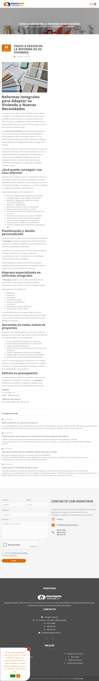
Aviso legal (75, 657)
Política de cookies (75, 660)
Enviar (13, 561)
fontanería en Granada (44, 603)
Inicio (26, 26)
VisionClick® (78, 678)
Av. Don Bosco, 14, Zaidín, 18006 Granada (51, 620)
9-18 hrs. (60, 519)
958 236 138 (51, 629)
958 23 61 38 (61, 534)
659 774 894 (51, 623)
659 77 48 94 (61, 530)
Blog (33, 26)
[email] (91, 4)
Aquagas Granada (51, 617)
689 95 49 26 (61, 532)
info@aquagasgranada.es (67, 525)
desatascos (30, 603)
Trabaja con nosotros (75, 654)
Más (18, 676)
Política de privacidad (19, 553)
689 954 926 (51, 626)
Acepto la (16, 553)
